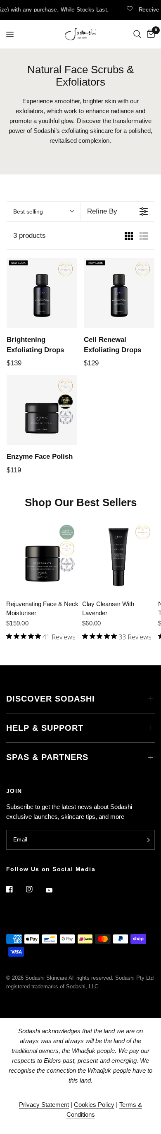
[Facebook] (15, 889)
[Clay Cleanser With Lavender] (118, 557)
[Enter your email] (146, 840)
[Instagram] (35, 889)
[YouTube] (55, 890)
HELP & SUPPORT (44, 727)
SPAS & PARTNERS (47, 757)
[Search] (137, 34)
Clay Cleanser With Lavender (108, 608)
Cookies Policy (94, 1104)
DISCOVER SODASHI (50, 698)
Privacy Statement (44, 1104)
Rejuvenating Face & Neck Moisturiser (42, 608)
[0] (149, 34)
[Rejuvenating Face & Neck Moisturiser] (42, 557)
